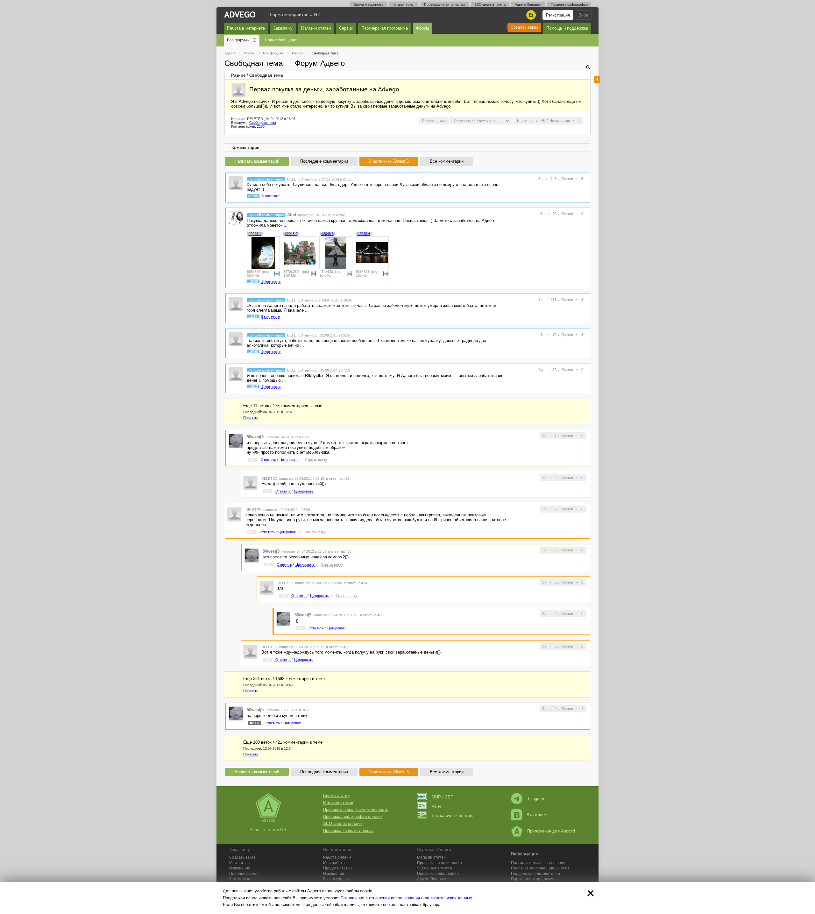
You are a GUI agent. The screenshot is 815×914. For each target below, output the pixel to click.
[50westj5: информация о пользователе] (236, 440)
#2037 (254, 723)
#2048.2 (291, 234)
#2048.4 (364, 234)
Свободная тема (266, 75)
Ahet (291, 214)
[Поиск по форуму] (588, 67)
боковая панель (597, 79)
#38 (267, 660)
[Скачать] (277, 273)
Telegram (535, 798)
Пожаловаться (434, 121)
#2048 (253, 281)
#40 (267, 491)
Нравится (525, 121)
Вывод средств (336, 879)
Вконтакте (536, 814)
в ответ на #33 (339, 551)
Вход (583, 15)
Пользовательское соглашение (539, 863)
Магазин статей (316, 28)
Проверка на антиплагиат (444, 4)
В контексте (270, 196)
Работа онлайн (337, 857)
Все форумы (238, 40)
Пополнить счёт (243, 873)
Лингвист (432, 879)
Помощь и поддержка (567, 28)
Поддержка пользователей (535, 873)
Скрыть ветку (316, 460)
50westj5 (255, 437)
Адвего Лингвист (528, 4)
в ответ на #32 (337, 478)
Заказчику (283, 28)
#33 (251, 532)
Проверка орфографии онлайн (352, 816)
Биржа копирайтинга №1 (295, 14)
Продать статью (337, 868)
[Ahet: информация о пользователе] (236, 218)
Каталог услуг (404, 4)
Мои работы (334, 863)
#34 (269, 564)
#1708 (253, 196)
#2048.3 (327, 234)
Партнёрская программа (384, 28)
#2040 (253, 351)
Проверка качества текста (348, 830)
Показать (250, 418)
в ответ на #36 (371, 615)
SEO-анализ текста (490, 4)
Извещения (239, 868)
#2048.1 (255, 234)
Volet (436, 806)
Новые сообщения (282, 40)
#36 (283, 596)
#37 (300, 628)
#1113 (252, 316)
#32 (253, 460)
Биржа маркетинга (368, 4)
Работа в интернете (246, 28)
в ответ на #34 (355, 583)
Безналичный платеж (452, 815)
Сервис (346, 28)
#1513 (253, 386)
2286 (261, 126)
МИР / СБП (442, 797)
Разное (238, 75)
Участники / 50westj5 (389, 161)
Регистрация (558, 15)
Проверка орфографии (569, 4)
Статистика (239, 879)
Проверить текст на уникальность (355, 809)
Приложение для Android (551, 831)
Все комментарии (447, 161)
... (285, 225)
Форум (422, 28)
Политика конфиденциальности (540, 868)
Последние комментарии (324, 161)
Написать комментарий (257, 161)
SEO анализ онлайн (342, 823)
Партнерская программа (533, 879)
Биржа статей (336, 795)
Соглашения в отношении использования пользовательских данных (406, 898)
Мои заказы (240, 863)
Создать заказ (524, 27)
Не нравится (559, 121)
